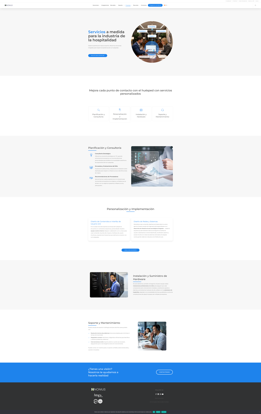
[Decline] (259, 412)
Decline (158, 411)
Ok (153, 411)
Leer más (164, 411)
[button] (97, 55)
